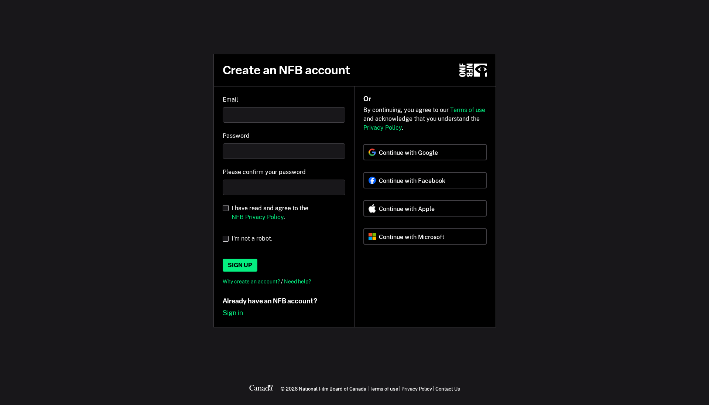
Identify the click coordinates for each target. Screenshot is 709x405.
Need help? (297, 281)
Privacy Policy (382, 127)
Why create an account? (252, 281)
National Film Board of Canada (332, 389)
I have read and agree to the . (270, 213)
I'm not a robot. (252, 238)
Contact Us (447, 389)
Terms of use (467, 109)
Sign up (240, 265)
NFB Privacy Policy (258, 217)
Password (236, 135)
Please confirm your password (264, 172)
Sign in (233, 313)
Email (230, 99)
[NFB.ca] (473, 70)
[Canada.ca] (261, 388)
